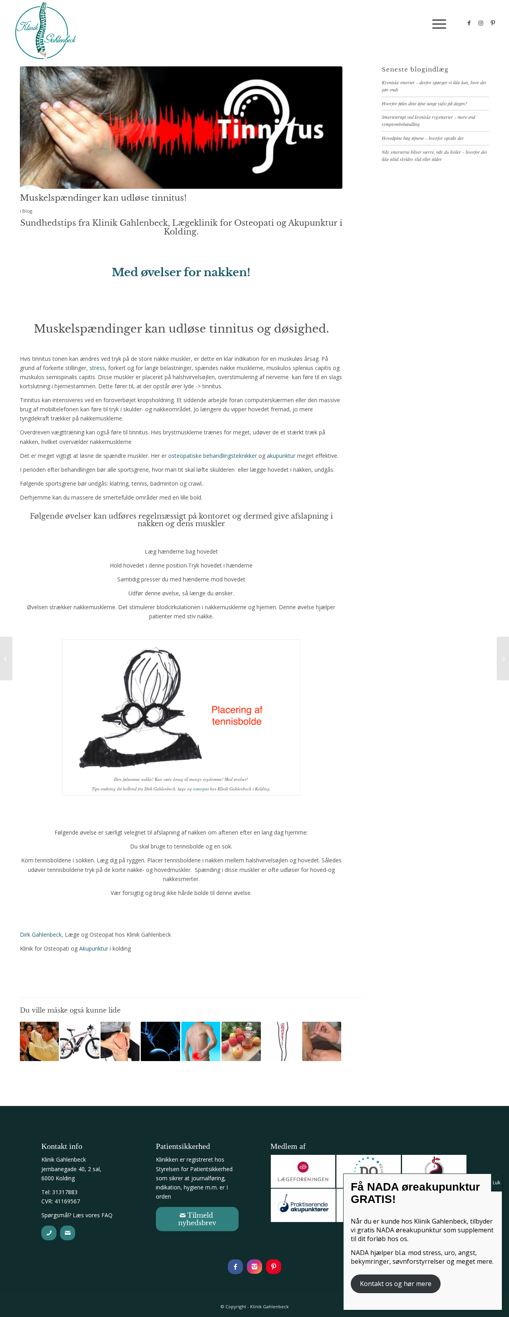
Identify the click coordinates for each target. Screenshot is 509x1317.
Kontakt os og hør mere (395, 1283)
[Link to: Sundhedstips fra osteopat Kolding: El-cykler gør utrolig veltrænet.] (79, 1041)
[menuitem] (436, 23)
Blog (27, 211)
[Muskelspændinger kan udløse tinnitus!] (181, 127)
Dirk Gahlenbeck (41, 934)
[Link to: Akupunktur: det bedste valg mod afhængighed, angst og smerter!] (321, 1041)
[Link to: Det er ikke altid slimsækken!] (281, 1041)
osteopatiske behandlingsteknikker (212, 455)
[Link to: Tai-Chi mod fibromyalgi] (39, 1041)
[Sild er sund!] (6, 658)
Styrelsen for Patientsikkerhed (194, 1169)
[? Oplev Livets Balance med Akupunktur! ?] (503, 658)
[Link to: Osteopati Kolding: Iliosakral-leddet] (200, 1041)
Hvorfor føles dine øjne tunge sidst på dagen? (424, 103)
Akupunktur (93, 948)
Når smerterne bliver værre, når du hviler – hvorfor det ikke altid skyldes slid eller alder (434, 155)
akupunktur (281, 455)
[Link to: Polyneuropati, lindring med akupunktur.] (160, 1041)
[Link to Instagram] (481, 23)
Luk (496, 1182)
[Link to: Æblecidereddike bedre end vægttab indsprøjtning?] (240, 1041)
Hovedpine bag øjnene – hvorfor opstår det (422, 138)
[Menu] (436, 23)
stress (97, 368)
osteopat (201, 789)
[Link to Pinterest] (493, 23)
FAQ (107, 1215)
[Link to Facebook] (469, 23)
